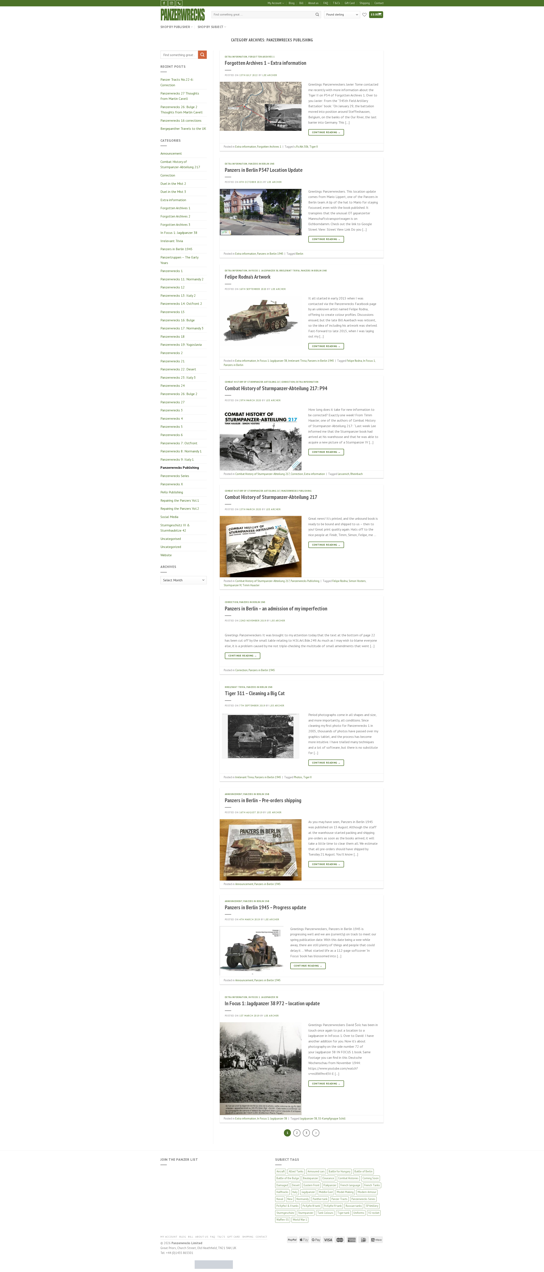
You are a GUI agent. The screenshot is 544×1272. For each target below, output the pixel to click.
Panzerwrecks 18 (172, 336)
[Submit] (317, 14)
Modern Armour (367, 1192)
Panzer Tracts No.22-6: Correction (177, 82)
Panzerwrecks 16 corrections (180, 120)
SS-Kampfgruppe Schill (332, 1118)
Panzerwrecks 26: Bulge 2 (178, 394)
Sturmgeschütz (285, 1213)
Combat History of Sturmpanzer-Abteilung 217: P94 (276, 388)
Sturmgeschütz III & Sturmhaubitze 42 (175, 528)
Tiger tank (343, 1213)
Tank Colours (325, 1213)
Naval (279, 1199)
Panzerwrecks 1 (171, 271)
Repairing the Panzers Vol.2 (179, 508)
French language (350, 1185)
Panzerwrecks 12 (172, 287)
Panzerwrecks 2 (171, 353)
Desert (296, 1185)
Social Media (169, 517)
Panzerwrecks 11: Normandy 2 (182, 279)
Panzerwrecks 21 (172, 361)
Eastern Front (311, 1185)
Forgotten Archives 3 (175, 224)
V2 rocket (373, 1213)
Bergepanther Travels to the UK (183, 128)
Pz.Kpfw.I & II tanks (287, 1206)
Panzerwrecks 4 (171, 418)
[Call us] (179, 3)
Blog (292, 3)
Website (166, 555)
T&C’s (336, 3)
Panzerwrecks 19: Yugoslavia (181, 344)
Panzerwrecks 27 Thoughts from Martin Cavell (179, 96)
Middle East (326, 1192)
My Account (274, 3)
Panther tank (320, 1199)
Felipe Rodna (354, 361)
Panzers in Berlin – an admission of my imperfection (276, 608)
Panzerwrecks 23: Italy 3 (178, 377)
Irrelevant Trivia (171, 241)
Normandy (302, 1199)
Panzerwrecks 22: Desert (178, 369)
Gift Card (350, 3)
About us (313, 3)
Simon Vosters (357, 581)
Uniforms (358, 1213)
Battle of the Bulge (287, 1178)
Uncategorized (170, 547)
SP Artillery (372, 1206)
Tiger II (313, 146)
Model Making (345, 1192)
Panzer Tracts (339, 1199)
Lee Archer (269, 75)
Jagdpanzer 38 (308, 1118)
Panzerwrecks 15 (172, 312)
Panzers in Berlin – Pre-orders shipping (263, 800)
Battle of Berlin (363, 1171)
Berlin (299, 254)
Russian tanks (354, 1206)
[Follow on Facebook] (164, 3)
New (289, 1199)
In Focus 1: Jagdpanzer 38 (178, 232)
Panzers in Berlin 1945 (176, 249)
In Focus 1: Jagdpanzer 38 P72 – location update (272, 1003)
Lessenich (343, 474)
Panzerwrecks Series (174, 476)
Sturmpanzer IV (232, 585)
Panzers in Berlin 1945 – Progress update (265, 907)
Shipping (365, 3)
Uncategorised (170, 538)
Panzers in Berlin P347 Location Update (264, 169)
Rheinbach (356, 474)
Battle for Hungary (339, 1171)
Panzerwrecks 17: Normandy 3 (182, 328)
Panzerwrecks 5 (171, 426)
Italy (295, 1192)
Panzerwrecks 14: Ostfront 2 (181, 303)
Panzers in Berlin (233, 365)
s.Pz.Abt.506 (301, 146)
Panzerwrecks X (171, 484)
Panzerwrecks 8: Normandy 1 (181, 451)
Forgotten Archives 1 (175, 208)
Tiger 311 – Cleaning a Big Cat (255, 693)
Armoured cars (316, 1171)
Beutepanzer (310, 1178)
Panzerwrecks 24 (172, 385)
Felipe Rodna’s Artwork (248, 276)
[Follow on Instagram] (171, 3)
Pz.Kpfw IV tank (333, 1206)
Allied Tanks (296, 1171)
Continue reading (326, 132)
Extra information (173, 200)
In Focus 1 (369, 361)
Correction (167, 175)
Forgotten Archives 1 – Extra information (265, 62)
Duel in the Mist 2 (173, 183)
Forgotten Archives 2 (175, 216)
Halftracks (282, 1192)
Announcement (171, 153)
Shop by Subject (210, 27)
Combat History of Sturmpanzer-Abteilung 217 (180, 164)
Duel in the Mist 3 (173, 191)
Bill (301, 3)
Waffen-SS (282, 1219)
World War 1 (300, 1219)
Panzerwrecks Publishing (179, 467)
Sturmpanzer (305, 1213)
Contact (379, 3)
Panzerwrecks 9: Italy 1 (177, 459)
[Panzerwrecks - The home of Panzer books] (182, 14)
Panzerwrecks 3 (171, 410)
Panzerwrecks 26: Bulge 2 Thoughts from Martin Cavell (181, 109)
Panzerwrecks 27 (172, 402)
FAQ (325, 3)
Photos (298, 777)
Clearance (328, 1178)
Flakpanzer (329, 1185)
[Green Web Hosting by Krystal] (214, 1264)
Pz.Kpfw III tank (311, 1206)
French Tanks (372, 1185)
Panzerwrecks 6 (171, 435)
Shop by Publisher (175, 27)
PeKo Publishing (171, 492)
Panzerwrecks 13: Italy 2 (178, 295)
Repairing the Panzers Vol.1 (179, 500)
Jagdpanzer (308, 1192)
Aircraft (280, 1171)
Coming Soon (371, 1178)
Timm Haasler (250, 585)
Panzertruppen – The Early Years (179, 260)
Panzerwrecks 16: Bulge (177, 320)
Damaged (282, 1185)
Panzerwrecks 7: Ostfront (178, 443)
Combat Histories (348, 1178)
